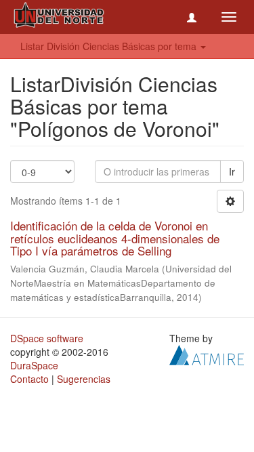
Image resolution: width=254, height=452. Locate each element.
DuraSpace (34, 365)
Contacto (29, 379)
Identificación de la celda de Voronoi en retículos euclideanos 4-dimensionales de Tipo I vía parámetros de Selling (114, 238)
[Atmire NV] (206, 354)
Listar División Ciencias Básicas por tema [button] (109, 46)
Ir (232, 171)
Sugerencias (83, 379)
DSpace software (46, 338)
